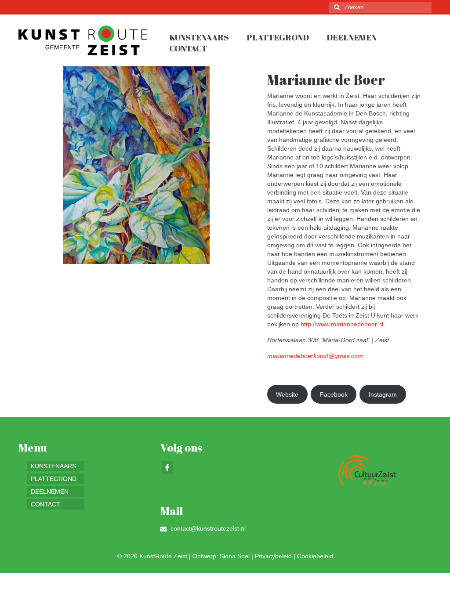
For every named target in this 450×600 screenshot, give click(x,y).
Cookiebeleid (315, 556)
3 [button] (146, 259)
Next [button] (242, 165)
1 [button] (125, 259)
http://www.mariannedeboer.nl (342, 324)
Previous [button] (30, 165)
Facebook (334, 394)
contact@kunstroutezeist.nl (207, 528)
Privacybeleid (273, 556)
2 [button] (136, 259)
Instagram (383, 394)
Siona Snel (235, 556)
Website (287, 394)
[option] (136, 165)
